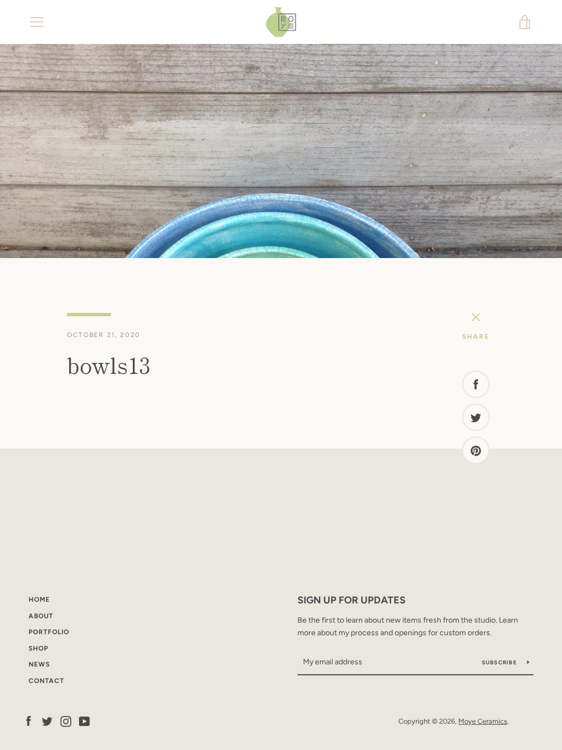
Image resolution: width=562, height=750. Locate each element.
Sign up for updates (351, 600)
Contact (46, 681)
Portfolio (49, 632)
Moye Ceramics (482, 721)
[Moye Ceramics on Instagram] (65, 720)
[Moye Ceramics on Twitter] (47, 720)
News (39, 664)
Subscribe (500, 662)
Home (39, 599)
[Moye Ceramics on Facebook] (28, 720)
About (41, 616)
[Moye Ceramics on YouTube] (84, 720)
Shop (38, 648)
